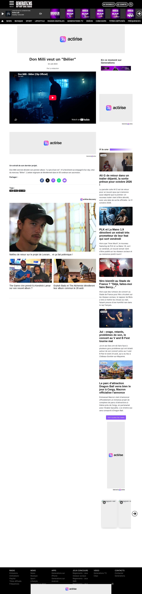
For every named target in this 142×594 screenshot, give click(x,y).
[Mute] (40, 13)
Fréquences (134, 21)
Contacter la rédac (38, 584)
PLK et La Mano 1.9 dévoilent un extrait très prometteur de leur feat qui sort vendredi (114, 234)
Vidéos (89, 21)
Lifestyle (40, 21)
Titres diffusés (117, 21)
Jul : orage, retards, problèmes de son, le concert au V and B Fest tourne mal (114, 336)
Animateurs (14, 576)
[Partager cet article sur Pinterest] (52, 181)
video (15, 191)
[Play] (3, 13)
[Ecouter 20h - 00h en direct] (116, 68)
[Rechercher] (130, 4)
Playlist (12, 578)
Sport (29, 21)
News (9, 21)
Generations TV (75, 21)
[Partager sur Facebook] (41, 181)
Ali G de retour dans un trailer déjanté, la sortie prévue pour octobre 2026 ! (115, 180)
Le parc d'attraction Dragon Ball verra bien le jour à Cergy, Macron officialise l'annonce (115, 388)
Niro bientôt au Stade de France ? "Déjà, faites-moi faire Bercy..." (115, 284)
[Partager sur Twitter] (47, 181)
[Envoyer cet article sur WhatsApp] (58, 181)
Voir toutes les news (115, 417)
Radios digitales (56, 21)
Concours (101, 21)
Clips (96, 576)
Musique (19, 21)
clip (11, 191)
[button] (109, 514)
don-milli (22, 191)
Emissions (13, 573)
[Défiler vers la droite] (134, 513)
